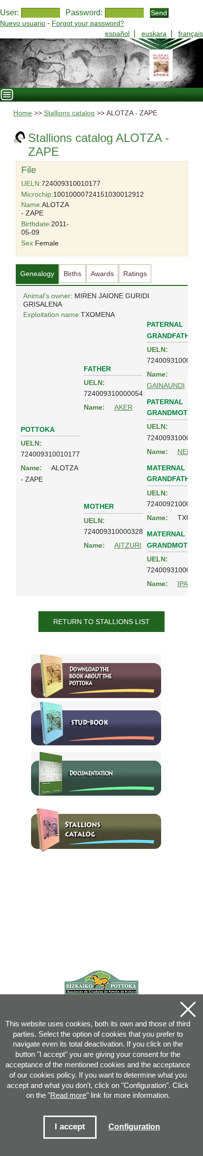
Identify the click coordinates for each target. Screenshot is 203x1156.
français (190, 33)
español (117, 33)
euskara (154, 33)
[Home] (101, 63)
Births (72, 274)
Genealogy (37, 274)
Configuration (134, 1126)
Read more (68, 1095)
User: (9, 12)
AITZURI (127, 545)
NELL (186, 451)
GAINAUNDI (166, 385)
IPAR (185, 584)
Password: (84, 12)
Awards (102, 274)
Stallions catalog (69, 113)
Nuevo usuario (22, 23)
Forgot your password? (88, 23)
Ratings (135, 274)
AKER (123, 407)
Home (22, 113)
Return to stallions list (101, 622)
